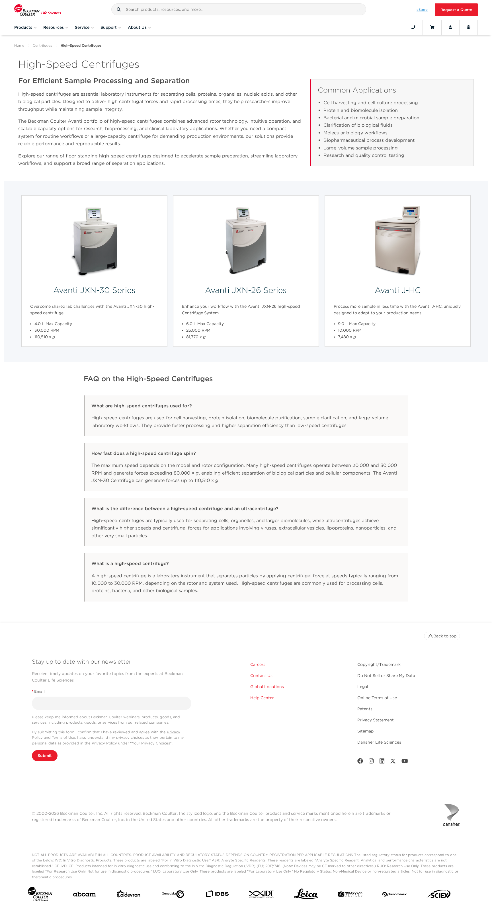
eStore (422, 10)
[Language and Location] (468, 27)
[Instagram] (371, 762)
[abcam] (84, 895)
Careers (257, 664)
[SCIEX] (438, 895)
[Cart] (432, 27)
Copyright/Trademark (379, 664)
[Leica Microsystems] (306, 895)
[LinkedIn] (382, 762)
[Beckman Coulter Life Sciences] (37, 9)
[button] (119, 9)
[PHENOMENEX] (394, 895)
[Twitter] (393, 762)
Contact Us (261, 675)
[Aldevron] (128, 895)
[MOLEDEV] (350, 895)
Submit (45, 755)
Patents (364, 709)
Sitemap (365, 731)
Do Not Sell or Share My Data (386, 675)
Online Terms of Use (377, 697)
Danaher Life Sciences (379, 742)
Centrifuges (42, 45)
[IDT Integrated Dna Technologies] (261, 895)
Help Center (262, 697)
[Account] (450, 27)
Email (38, 691)
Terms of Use (63, 737)
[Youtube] (404, 762)
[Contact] (413, 27)
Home (19, 45)
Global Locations (267, 686)
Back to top (444, 636)
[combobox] (239, 9)
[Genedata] (173, 895)
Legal (362, 686)
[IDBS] (217, 895)
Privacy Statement (375, 720)
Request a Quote (456, 10)
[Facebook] (360, 762)
